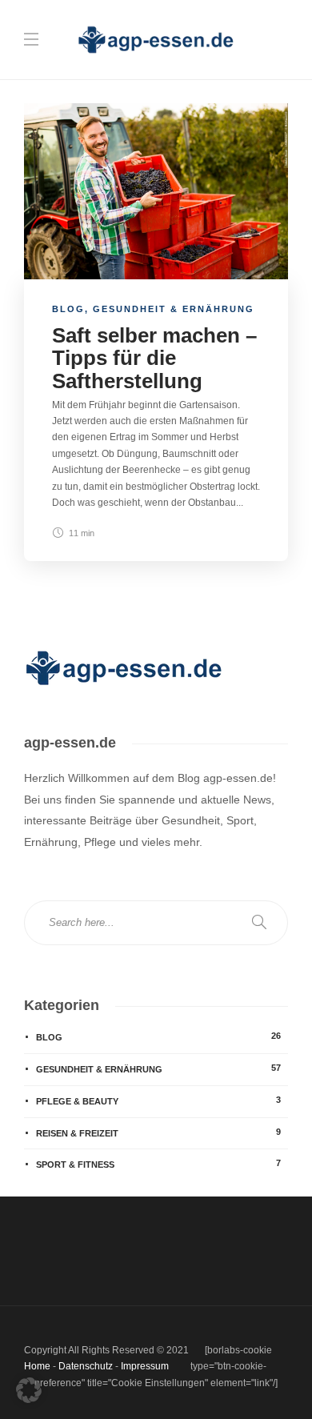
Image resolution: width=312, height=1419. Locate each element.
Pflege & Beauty (158, 1100)
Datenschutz (85, 1366)
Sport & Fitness (158, 1163)
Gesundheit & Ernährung (173, 309)
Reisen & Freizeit (158, 1132)
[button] (29, 1390)
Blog (68, 309)
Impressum (145, 1366)
